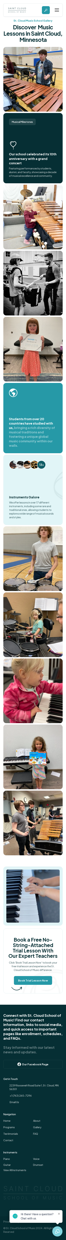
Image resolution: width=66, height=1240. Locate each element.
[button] (56, 10)
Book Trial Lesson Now (33, 980)
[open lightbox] (33, 79)
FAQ (35, 1133)
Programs (9, 1127)
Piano (6, 1158)
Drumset (38, 1164)
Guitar (7, 1164)
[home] (16, 10)
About (36, 1120)
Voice (36, 1158)
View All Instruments (14, 1170)
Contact (8, 1140)
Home (6, 1120)
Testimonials (10, 1133)
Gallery (37, 1127)
